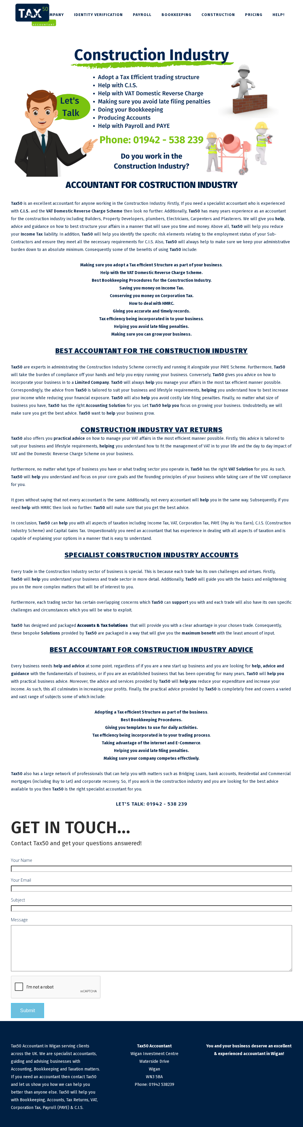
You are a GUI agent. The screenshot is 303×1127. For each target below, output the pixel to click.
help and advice (69, 666)
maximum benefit (199, 633)
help (279, 218)
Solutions (50, 633)
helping (209, 390)
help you (170, 405)
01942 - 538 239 (166, 804)
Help (104, 272)
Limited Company (92, 382)
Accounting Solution (105, 405)
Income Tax (32, 234)
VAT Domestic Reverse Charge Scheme (84, 211)
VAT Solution (240, 469)
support (180, 602)
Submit (27, 1010)
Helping (121, 326)
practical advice (69, 438)
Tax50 (16, 203)
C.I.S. (25, 211)
